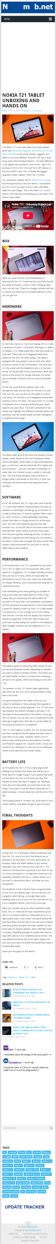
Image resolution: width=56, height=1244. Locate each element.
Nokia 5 (18, 1165)
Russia (16, 1187)
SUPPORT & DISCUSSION (35, 1234)
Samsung (26, 1187)
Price (47, 1183)
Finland (37, 1152)
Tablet (33, 977)
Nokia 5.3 (29, 1165)
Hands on (12, 977)
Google (6, 1157)
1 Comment (37, 111)
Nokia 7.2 (7, 1174)
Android (12, 1152)
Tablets (26, 111)
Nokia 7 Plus (32, 1170)
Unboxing (31, 1191)
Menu (7, 19)
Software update (11, 1191)
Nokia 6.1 (7, 1170)
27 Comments (8, 1037)
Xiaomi (14, 1196)
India (46, 1157)
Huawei (37, 1157)
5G (4, 1152)
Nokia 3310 (8, 1183)
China (21, 1152)
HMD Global (26, 1157)
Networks (7, 1161)
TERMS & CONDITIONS (24, 1237)
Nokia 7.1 (45, 1170)
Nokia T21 (23, 977)
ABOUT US (14, 1234)
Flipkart (46, 1152)
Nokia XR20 (37, 1183)
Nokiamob (31, 1227)
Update (42, 1191)
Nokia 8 (18, 1174)
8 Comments (18, 996)
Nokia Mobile (23, 1183)
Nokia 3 (36, 1161)
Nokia (17, 1161)
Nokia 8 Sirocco (32, 1174)
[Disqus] (28, 1081)
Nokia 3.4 (47, 1161)
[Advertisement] (28, 50)
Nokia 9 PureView (36, 1178)
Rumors (6, 1187)
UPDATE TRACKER (30, 1241)
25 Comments (18, 1009)
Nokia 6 (39, 1165)
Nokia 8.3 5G (9, 1178)
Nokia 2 (26, 1161)
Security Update (40, 1187)
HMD (15, 1157)
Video (5, 1196)
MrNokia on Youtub (40, 180)
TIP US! (43, 1237)
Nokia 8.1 (46, 1174)
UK (22, 1191)
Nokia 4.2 (7, 1165)
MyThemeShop (33, 1230)
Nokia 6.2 (19, 1170)
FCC (29, 1152)
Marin (4, 111)
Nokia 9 (21, 1178)
